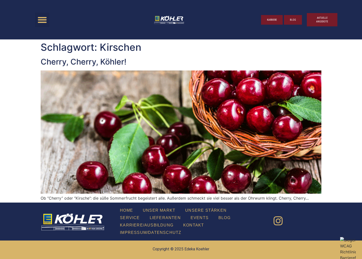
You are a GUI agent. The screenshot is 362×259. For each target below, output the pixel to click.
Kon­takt (193, 225)
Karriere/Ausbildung (146, 225)
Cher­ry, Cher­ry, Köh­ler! (83, 62)
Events (200, 218)
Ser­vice (130, 218)
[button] (42, 20)
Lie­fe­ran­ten (165, 218)
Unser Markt (159, 210)
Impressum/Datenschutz (150, 232)
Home (126, 210)
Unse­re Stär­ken (206, 210)
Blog (224, 218)
